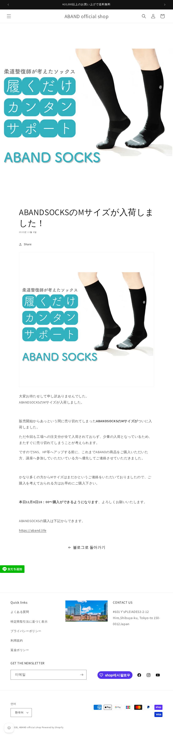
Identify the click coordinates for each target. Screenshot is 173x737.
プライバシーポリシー (26, 631)
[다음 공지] (164, 4)
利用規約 (17, 640)
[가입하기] (81, 675)
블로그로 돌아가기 (89, 547)
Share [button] (28, 244)
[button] (9, 16)
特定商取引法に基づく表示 (29, 621)
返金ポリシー (20, 650)
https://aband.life (32, 530)
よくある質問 (20, 612)
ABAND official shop (30, 727)
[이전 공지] (8, 4)
